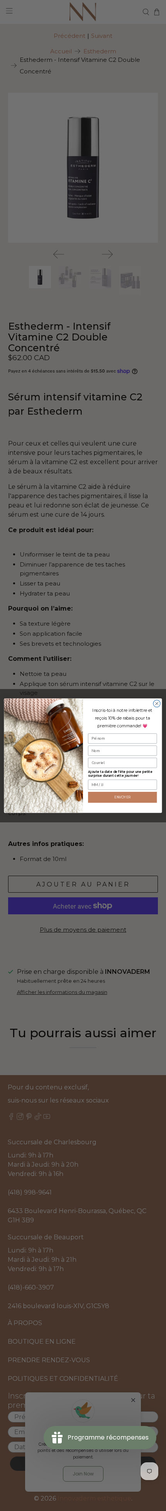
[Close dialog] (156, 703)
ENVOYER (122, 797)
